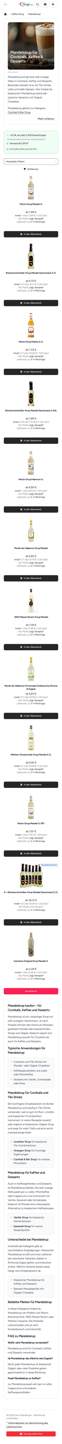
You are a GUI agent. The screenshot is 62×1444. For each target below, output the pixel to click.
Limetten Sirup (22, 1141)
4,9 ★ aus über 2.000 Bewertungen (28, 135)
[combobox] (31, 161)
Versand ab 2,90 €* (19, 143)
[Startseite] (5, 14)
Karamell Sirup (22, 1226)
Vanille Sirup (21, 1217)
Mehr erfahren (46, 118)
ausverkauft (31, 991)
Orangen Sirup (22, 1150)
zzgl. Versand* (36, 218)
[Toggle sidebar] (5, 4)
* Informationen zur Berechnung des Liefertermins (27, 1425)
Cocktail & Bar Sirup (19, 112)
